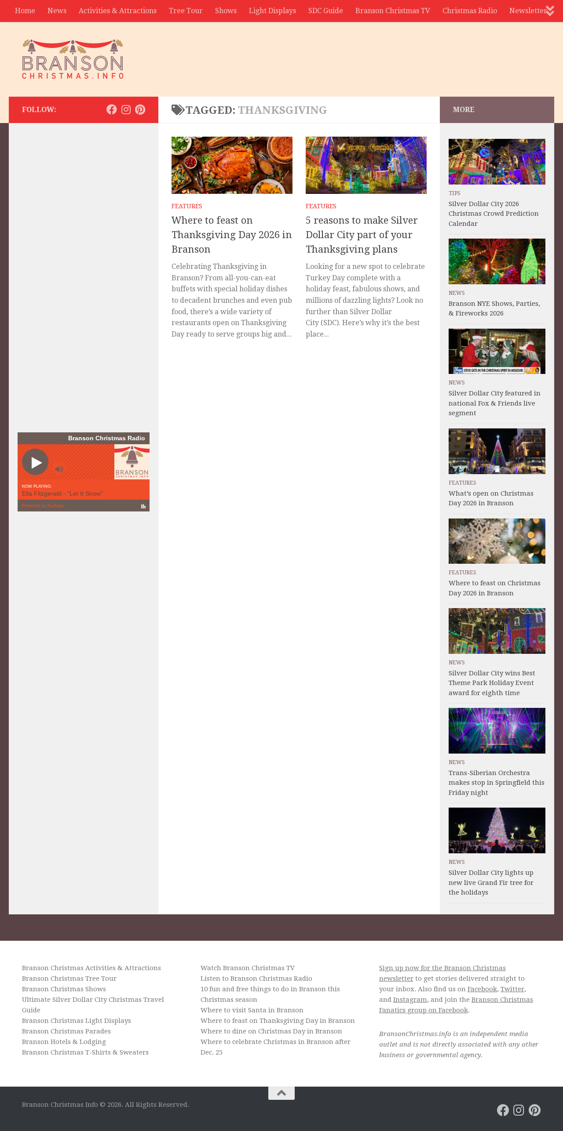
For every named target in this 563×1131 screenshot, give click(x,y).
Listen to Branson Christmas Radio (256, 978)
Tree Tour (186, 11)
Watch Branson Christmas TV (248, 968)
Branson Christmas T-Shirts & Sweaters (85, 1052)
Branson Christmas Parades (66, 1031)
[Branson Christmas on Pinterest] (140, 109)
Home (25, 11)
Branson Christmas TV (392, 11)
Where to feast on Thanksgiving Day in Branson (278, 1021)
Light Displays (272, 11)
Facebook (482, 989)
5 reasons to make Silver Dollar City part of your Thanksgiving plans (362, 235)
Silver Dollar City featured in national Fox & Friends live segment (495, 403)
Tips (455, 193)
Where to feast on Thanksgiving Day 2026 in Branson (232, 235)
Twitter (512, 989)
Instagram (410, 1000)
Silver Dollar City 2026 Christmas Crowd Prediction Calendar (494, 214)
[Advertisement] (381, 55)
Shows (226, 11)
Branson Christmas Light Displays (76, 1021)
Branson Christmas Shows (64, 989)
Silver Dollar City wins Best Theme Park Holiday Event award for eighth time (492, 683)
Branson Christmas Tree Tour (69, 978)
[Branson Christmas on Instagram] (126, 109)
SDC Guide (325, 11)
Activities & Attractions (118, 11)
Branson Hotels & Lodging (64, 1042)
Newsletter (528, 11)
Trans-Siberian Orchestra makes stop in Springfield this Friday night (497, 783)
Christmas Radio (469, 11)
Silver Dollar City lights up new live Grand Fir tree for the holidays (491, 882)
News (57, 11)
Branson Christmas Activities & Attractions (91, 968)
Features (187, 206)
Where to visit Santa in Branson (252, 1010)
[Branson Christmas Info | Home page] (73, 59)
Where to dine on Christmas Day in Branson (271, 1031)
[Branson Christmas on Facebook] (111, 109)
